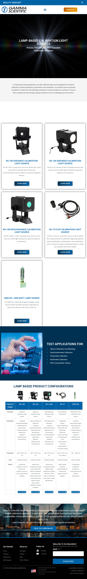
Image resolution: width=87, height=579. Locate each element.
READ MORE (21, 492)
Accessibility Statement (76, 568)
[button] (82, 2)
